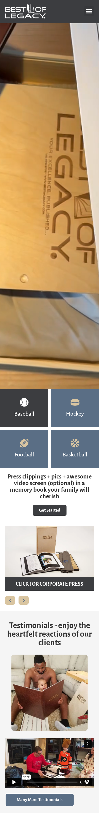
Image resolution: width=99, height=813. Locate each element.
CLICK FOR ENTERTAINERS (49, 584)
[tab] (24, 408)
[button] (89, 11)
